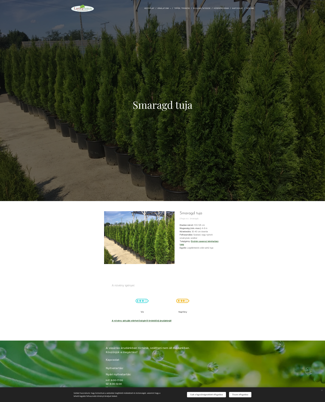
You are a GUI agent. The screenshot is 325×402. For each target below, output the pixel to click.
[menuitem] (150, 8)
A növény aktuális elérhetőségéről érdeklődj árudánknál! (141, 320)
